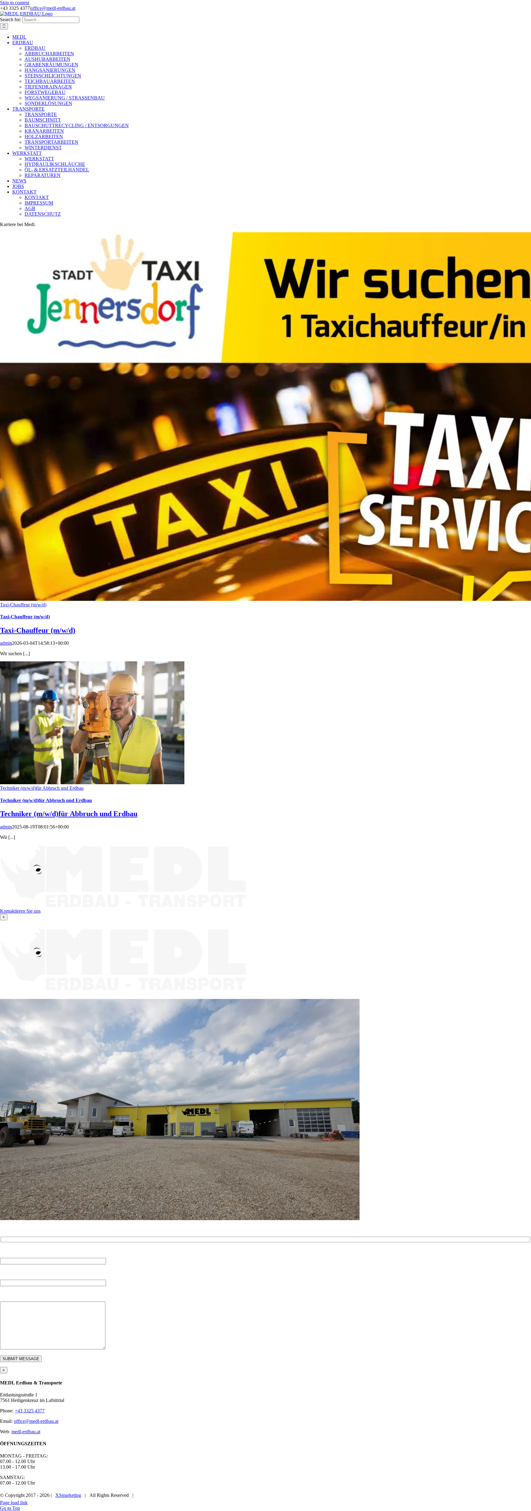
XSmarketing (68, 1495)
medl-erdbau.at (25, 1431)
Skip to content (14, 2)
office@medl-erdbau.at (53, 8)
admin (6, 643)
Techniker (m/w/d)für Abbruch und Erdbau (42, 788)
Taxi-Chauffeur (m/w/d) (23, 604)
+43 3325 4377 (30, 1410)
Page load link (14, 1502)
